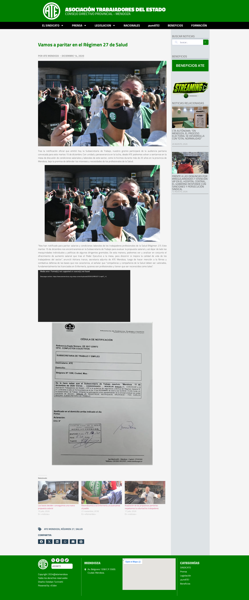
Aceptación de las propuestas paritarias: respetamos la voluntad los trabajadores (142, 507)
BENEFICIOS (175, 25)
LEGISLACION (103, 25)
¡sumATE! (154, 25)
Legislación (185, 575)
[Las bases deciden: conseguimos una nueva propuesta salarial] (58, 492)
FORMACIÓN (199, 25)
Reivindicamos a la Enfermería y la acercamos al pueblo (100, 507)
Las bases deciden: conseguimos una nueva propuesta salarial (56, 507)
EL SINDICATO (50, 25)
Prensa (183, 571)
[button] (41, 541)
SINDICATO (185, 567)
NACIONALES (132, 25)
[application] (84, 296)
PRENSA (77, 25)
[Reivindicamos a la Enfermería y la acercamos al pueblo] (101, 492)
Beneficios (185, 583)
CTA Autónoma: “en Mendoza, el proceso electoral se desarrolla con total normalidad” (188, 134)
